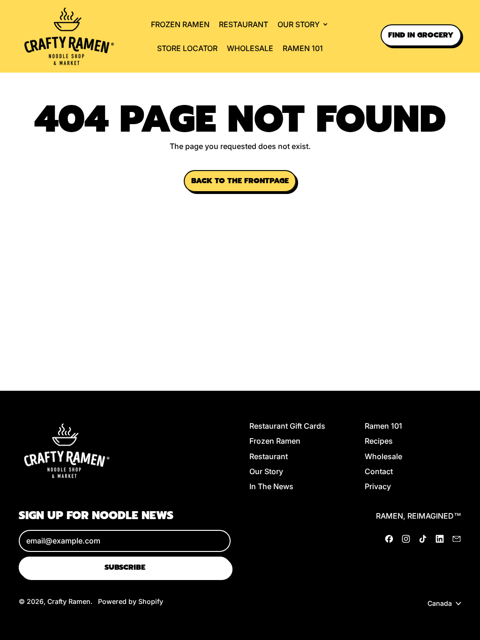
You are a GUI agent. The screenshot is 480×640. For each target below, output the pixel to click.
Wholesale (250, 48)
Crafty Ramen (68, 601)
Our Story (266, 471)
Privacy (378, 486)
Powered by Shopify (130, 601)
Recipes (379, 441)
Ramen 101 (303, 48)
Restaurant (243, 24)
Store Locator (187, 48)
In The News (271, 486)
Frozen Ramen (180, 24)
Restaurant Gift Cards (287, 426)
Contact (379, 471)
